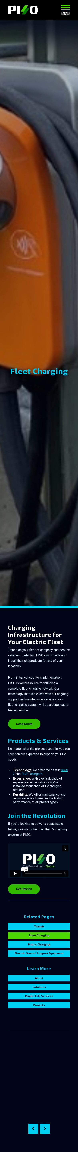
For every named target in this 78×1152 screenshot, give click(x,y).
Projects (39, 1005)
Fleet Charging (39, 935)
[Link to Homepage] (23, 10)
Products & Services (39, 996)
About (39, 978)
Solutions (39, 987)
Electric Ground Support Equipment (39, 953)
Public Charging (39, 944)
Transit (39, 926)
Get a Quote (24, 724)
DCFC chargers (31, 774)
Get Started (24, 889)
